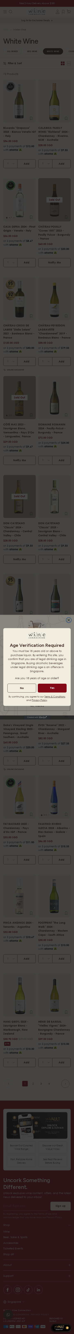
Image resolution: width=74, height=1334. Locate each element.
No (22, 688)
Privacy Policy (39, 700)
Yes (52, 687)
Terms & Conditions (54, 696)
